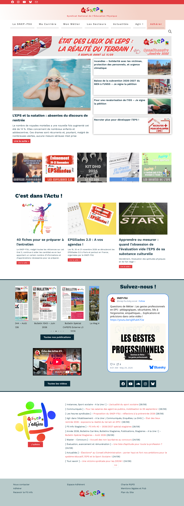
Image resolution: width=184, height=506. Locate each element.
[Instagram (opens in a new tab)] (18, 2)
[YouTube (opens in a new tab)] (24, 2)
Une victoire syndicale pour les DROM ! (102, 461)
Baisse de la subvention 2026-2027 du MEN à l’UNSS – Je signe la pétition (117, 82)
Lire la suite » (21, 141)
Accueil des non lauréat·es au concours (111, 439)
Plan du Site (127, 492)
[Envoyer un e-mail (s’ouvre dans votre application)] (36, 2)
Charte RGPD (128, 484)
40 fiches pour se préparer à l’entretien (40, 242)
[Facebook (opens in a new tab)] (13, 2)
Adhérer (17, 488)
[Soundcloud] (138, 383)
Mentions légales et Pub (133, 488)
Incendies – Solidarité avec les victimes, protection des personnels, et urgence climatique (118, 64)
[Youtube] (130, 383)
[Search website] (170, 32)
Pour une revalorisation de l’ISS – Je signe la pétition (119, 102)
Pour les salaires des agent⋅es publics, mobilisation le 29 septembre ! (122, 409)
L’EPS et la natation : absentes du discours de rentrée (50, 118)
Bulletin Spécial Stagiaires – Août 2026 (85, 435)
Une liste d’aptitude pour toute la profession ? (137, 444)
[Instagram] (145, 383)
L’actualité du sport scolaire (123, 404)
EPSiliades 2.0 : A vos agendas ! (85, 242)
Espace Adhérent (76, 484)
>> (115, 465)
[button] (17, 306)
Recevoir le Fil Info (23, 492)
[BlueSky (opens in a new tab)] (30, 2)
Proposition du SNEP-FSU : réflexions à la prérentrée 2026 (124, 413)
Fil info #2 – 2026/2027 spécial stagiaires (110, 426)
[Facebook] (123, 383)
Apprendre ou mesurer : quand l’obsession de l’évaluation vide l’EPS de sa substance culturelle (142, 247)
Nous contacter (21, 484)
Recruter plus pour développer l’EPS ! (116, 119)
